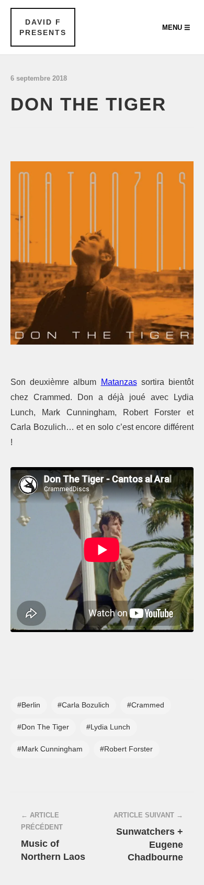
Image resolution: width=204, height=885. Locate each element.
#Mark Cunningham (50, 749)
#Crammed (145, 705)
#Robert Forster (126, 749)
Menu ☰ (176, 27)
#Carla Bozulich (83, 705)
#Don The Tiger (43, 727)
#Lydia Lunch (108, 727)
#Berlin (28, 705)
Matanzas (119, 382)
